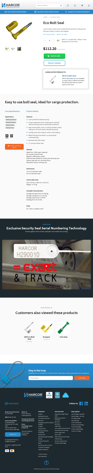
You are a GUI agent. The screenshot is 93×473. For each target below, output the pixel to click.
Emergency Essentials (28, 419)
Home (45, 17)
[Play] (46, 266)
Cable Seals (58, 426)
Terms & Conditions (27, 431)
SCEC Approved (42, 456)
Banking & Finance (43, 416)
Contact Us (12, 434)
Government (41, 434)
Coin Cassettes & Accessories (62, 428)
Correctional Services (43, 418)
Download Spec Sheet (15, 146)
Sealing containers (11, 119)
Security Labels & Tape (61, 441)
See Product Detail (49, 34)
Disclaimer (24, 435)
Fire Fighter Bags (75, 418)
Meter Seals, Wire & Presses (62, 437)
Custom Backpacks (76, 422)
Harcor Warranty (26, 413)
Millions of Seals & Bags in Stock (48, 12)
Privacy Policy (25, 433)
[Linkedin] (85, 403)
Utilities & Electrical (43, 449)
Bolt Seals (57, 424)
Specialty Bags (75, 420)
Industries (41, 412)
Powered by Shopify (54, 469)
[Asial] (49, 395)
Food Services (42, 428)
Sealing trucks (10, 128)
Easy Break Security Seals (61, 430)
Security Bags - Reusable (77, 414)
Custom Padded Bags (77, 429)
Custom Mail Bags (76, 427)
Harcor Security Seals (43, 469)
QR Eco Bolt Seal (69, 76)
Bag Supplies (75, 412)
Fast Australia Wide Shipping (17, 12)
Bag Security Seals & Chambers (60, 419)
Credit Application (26, 415)
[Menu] (89, 5)
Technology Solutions (28, 420)
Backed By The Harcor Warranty (79, 12)
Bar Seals (57, 422)
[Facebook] (80, 403)
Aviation (40, 414)
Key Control (58, 434)
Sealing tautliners (11, 122)
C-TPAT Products (42, 454)
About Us (24, 412)
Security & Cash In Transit (45, 445)
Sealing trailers (10, 125)
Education (41, 420)
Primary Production (43, 441)
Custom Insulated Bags (77, 425)
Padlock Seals (58, 439)
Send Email (13, 403)
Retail (39, 443)
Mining (40, 439)
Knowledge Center (27, 426)
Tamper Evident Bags (60, 443)
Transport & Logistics (44, 447)
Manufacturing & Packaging (45, 437)
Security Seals (59, 412)
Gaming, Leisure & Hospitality (43, 431)
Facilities (40, 426)
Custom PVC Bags (76, 431)
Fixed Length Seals (60, 432)
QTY (45, 40)
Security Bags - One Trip (77, 416)
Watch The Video (62, 34)
